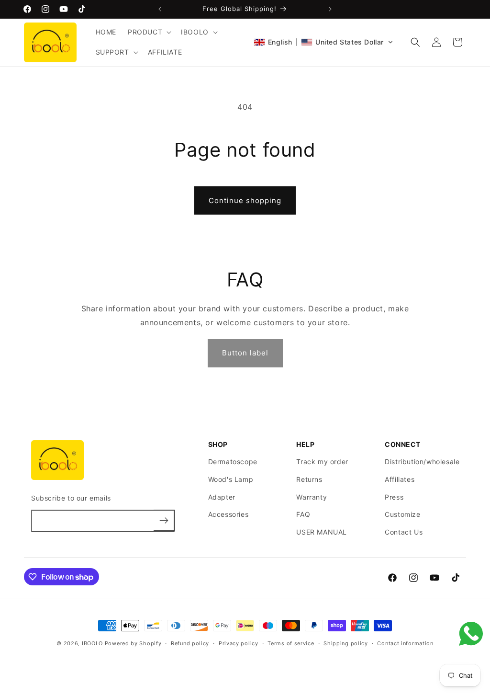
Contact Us (404, 532)
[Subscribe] (164, 520)
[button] (148, 32)
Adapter (221, 497)
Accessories (228, 514)
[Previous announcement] (159, 9)
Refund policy (190, 643)
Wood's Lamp (231, 479)
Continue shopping (245, 200)
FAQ (303, 514)
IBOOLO (93, 643)
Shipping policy (345, 643)
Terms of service (290, 643)
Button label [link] (245, 352)
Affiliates (399, 479)
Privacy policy (238, 643)
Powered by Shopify (133, 643)
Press (394, 497)
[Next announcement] (330, 9)
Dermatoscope (232, 461)
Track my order (322, 461)
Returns (309, 479)
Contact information (405, 643)
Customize (402, 514)
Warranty (311, 497)
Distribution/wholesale (422, 461)
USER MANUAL (321, 532)
